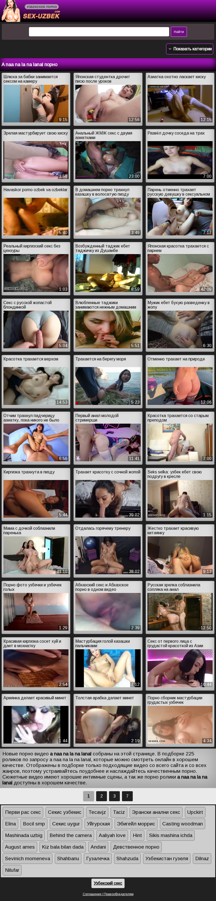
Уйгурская (98, 823)
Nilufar (12, 870)
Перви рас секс (23, 812)
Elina (10, 823)
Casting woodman (182, 823)
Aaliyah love (112, 835)
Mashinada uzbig (23, 835)
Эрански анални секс (156, 812)
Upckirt (195, 812)
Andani (98, 847)
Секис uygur (66, 823)
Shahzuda (127, 858)
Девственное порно (136, 847)
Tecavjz (97, 812)
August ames (20, 847)
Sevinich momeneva (27, 858)
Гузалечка (97, 858)
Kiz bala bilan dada (63, 847)
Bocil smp (34, 823)
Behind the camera (71, 835)
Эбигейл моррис (136, 823)
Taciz (119, 812)
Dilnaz (202, 858)
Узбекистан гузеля (166, 858)
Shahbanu (68, 858)
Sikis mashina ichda (170, 835)
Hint (137, 835)
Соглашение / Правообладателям (108, 894)
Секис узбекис (64, 812)
